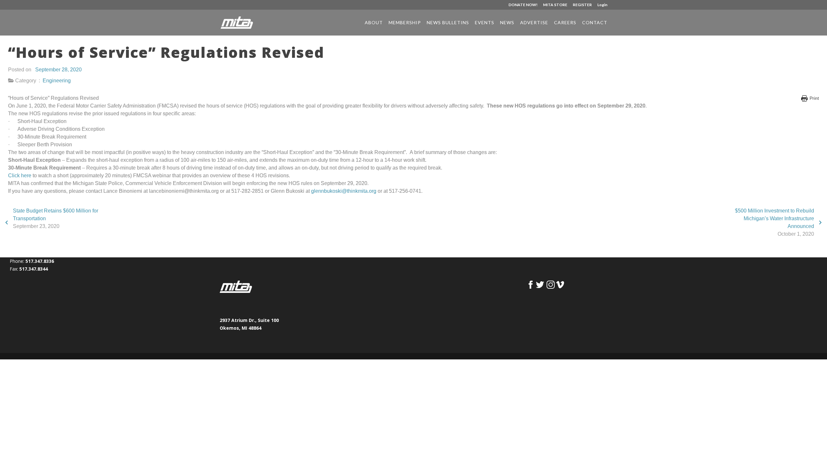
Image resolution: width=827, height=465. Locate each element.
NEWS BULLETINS (448, 22)
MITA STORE (555, 5)
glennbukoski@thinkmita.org (343, 191)
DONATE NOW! (523, 5)
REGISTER (582, 5)
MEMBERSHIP (405, 22)
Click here (19, 175)
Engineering (57, 80)
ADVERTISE (534, 22)
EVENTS (484, 22)
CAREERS (565, 22)
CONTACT (594, 22)
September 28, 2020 (58, 69)
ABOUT (374, 22)
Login (602, 5)
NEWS (507, 22)
